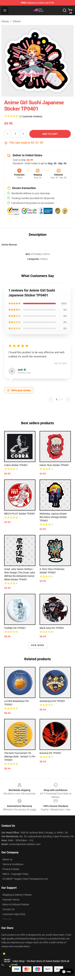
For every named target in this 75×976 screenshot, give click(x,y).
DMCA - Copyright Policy (15, 874)
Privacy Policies (10, 869)
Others (17, 21)
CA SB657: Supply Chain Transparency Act (25, 878)
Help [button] (69, 971)
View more (37, 645)
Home (5, 21)
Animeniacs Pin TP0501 (52, 701)
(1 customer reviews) (31, 116)
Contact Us (8, 909)
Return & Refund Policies (15, 904)
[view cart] (70, 10)
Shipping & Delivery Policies (17, 894)
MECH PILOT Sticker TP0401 (19, 513)
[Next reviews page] (68, 399)
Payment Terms (10, 899)
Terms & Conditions (12, 864)
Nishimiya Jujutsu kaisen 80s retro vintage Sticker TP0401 (53, 517)
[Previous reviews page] (51, 399)
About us (7, 859)
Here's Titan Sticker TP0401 (54, 465)
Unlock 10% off (7, 960)
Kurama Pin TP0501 (50, 753)
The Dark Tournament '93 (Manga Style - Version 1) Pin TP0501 (19, 756)
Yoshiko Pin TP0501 (15, 628)
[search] (64, 10)
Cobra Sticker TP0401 (16, 465)
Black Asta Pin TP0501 (52, 628)
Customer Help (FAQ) (13, 914)
